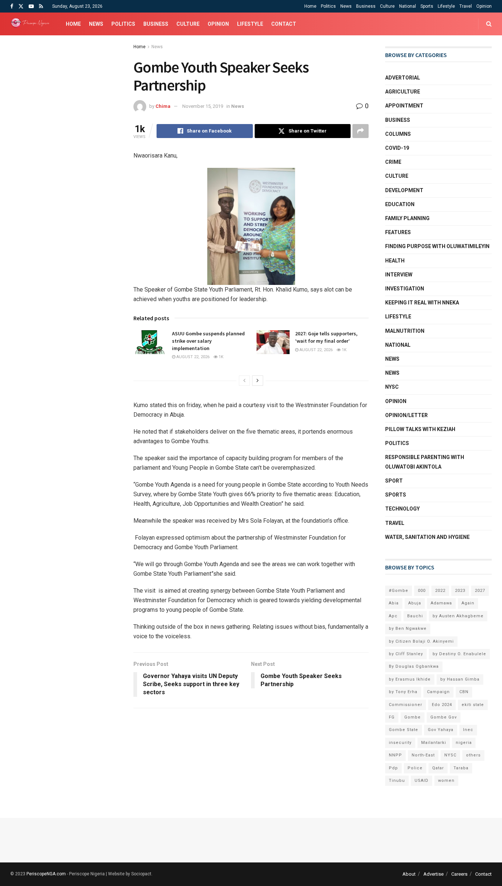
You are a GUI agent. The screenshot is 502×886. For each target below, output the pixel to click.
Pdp (393, 768)
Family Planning (407, 218)
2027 (480, 590)
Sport (394, 481)
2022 (440, 590)
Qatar (438, 768)
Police (415, 768)
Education (400, 204)
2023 (460, 590)
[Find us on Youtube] (31, 6)
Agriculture (402, 92)
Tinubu (397, 780)
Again (468, 603)
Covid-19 (397, 148)
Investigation (404, 289)
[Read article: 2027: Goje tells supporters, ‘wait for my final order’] (273, 342)
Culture (387, 6)
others (473, 755)
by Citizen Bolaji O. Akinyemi (421, 641)
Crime (393, 162)
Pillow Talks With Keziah (420, 429)
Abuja (414, 603)
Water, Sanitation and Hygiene (427, 537)
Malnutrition (404, 331)
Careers (459, 874)
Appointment (404, 106)
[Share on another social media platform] (360, 131)
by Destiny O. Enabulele (459, 654)
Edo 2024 (442, 704)
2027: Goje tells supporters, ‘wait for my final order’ (326, 337)
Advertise (433, 874)
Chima (163, 106)
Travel (465, 6)
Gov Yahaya (440, 729)
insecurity (400, 742)
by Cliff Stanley (406, 654)
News (346, 6)
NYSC (392, 387)
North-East (423, 755)
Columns (398, 134)
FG (392, 717)
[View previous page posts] (244, 380)
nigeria (464, 742)
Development (404, 190)
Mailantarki (433, 742)
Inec (468, 729)
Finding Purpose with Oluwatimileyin (437, 246)
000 (422, 590)
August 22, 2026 (192, 356)
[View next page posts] (257, 380)
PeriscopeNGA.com (46, 873)
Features (398, 232)
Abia (394, 603)
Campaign (438, 691)
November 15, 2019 (202, 106)
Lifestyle (446, 6)
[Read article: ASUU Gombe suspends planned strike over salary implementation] (149, 342)
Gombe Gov (443, 717)
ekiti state (473, 704)
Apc (393, 616)
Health (395, 261)
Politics (328, 6)
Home (310, 6)
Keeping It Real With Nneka (422, 303)
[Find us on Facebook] (11, 6)
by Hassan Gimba (460, 679)
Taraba (461, 768)
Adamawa (441, 603)
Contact (283, 24)
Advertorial (402, 78)
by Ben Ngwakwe (408, 628)
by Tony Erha (403, 691)
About (409, 874)
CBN (464, 691)
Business (366, 6)
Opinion (484, 6)
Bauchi (415, 616)
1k (220, 356)
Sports (426, 6)
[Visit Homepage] (31, 24)
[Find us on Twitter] (21, 6)
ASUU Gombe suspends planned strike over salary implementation (208, 340)
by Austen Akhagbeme (458, 616)
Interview (398, 275)
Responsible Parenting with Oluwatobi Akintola (424, 461)
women (446, 780)
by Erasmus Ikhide (410, 679)
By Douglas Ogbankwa (414, 666)
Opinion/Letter (406, 415)
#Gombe (398, 590)
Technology (402, 509)
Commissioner (405, 704)
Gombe (412, 717)
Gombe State (403, 729)
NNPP (395, 755)
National (407, 6)
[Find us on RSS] (41, 6)
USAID (422, 780)
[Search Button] (489, 24)
